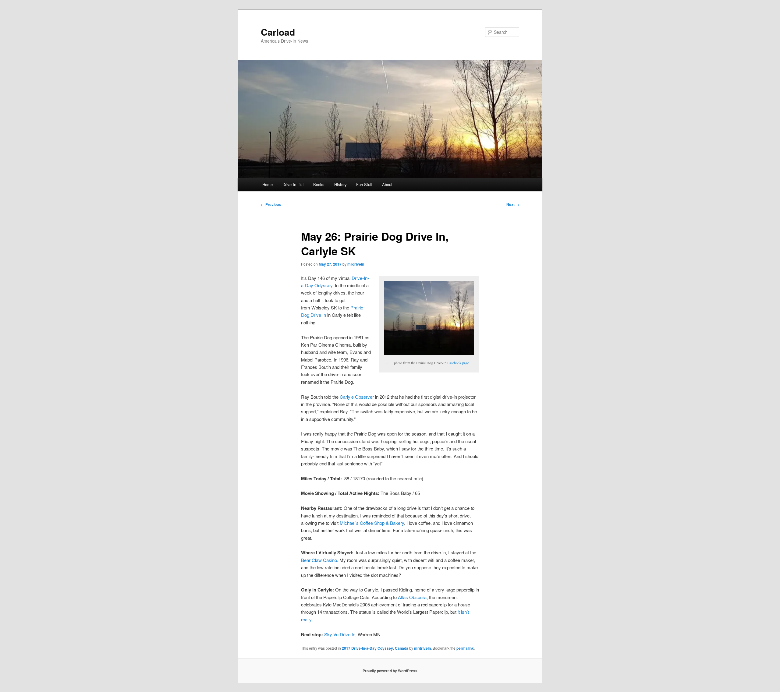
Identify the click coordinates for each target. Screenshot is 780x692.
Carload (278, 31)
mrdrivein (355, 264)
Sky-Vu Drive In (339, 634)
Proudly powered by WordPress (390, 670)
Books (318, 184)
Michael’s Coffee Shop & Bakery (372, 523)
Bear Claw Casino (319, 560)
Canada (401, 648)
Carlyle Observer (357, 397)
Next (512, 204)
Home (267, 184)
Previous (271, 204)
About (387, 184)
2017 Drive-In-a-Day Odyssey (367, 648)
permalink (465, 648)
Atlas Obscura (412, 597)
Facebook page (458, 362)
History (340, 184)
